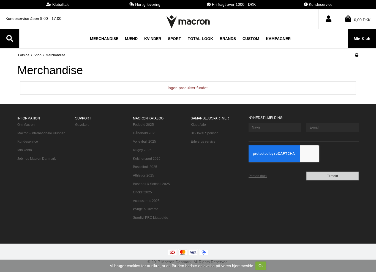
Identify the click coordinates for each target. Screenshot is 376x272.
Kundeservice (27, 141)
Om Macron (26, 125)
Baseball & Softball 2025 (151, 184)
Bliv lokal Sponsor (204, 133)
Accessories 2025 (146, 201)
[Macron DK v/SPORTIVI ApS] (188, 21)
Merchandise (104, 38)
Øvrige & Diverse (145, 209)
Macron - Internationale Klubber (41, 133)
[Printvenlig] (357, 55)
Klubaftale (198, 125)
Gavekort (82, 125)
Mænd (131, 38)
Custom (251, 38)
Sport (174, 38)
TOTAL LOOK (200, 38)
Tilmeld (332, 176)
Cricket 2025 (142, 192)
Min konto (24, 150)
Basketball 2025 (145, 167)
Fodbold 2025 (143, 125)
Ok (260, 265)
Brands (228, 38)
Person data (258, 176)
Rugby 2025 (142, 150)
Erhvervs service (203, 141)
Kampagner (278, 38)
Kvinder (152, 38)
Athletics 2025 (143, 175)
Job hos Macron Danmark (36, 159)
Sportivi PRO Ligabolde (150, 218)
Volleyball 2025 (144, 141)
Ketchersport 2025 (146, 159)
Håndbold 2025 (144, 133)
